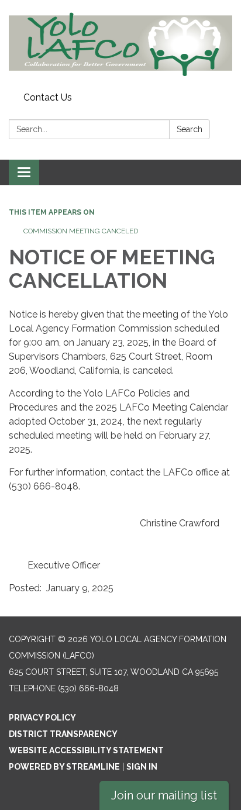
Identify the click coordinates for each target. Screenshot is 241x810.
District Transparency (63, 734)
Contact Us (47, 97)
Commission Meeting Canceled (80, 231)
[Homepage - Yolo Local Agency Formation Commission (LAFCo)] (120, 44)
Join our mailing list (164, 795)
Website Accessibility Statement (86, 750)
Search (189, 129)
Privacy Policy (42, 717)
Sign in (141, 766)
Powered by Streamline (64, 766)
